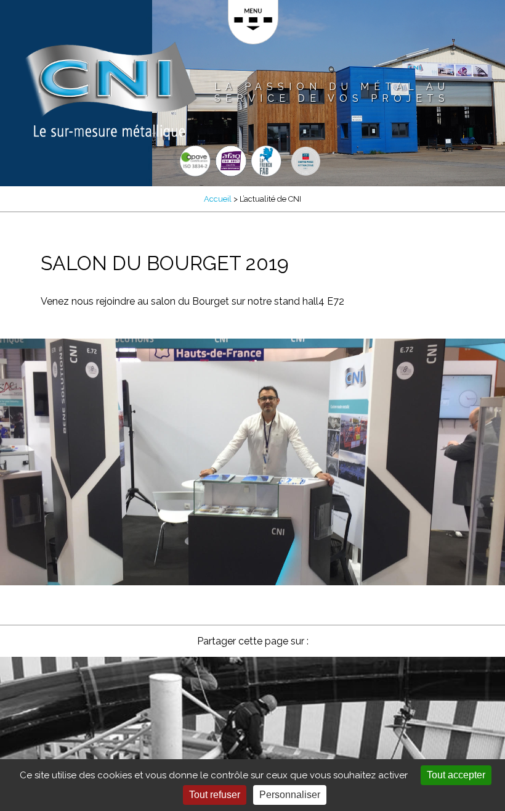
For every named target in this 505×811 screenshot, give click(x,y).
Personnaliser (289, 794)
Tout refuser (214, 794)
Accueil (218, 199)
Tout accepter (456, 775)
